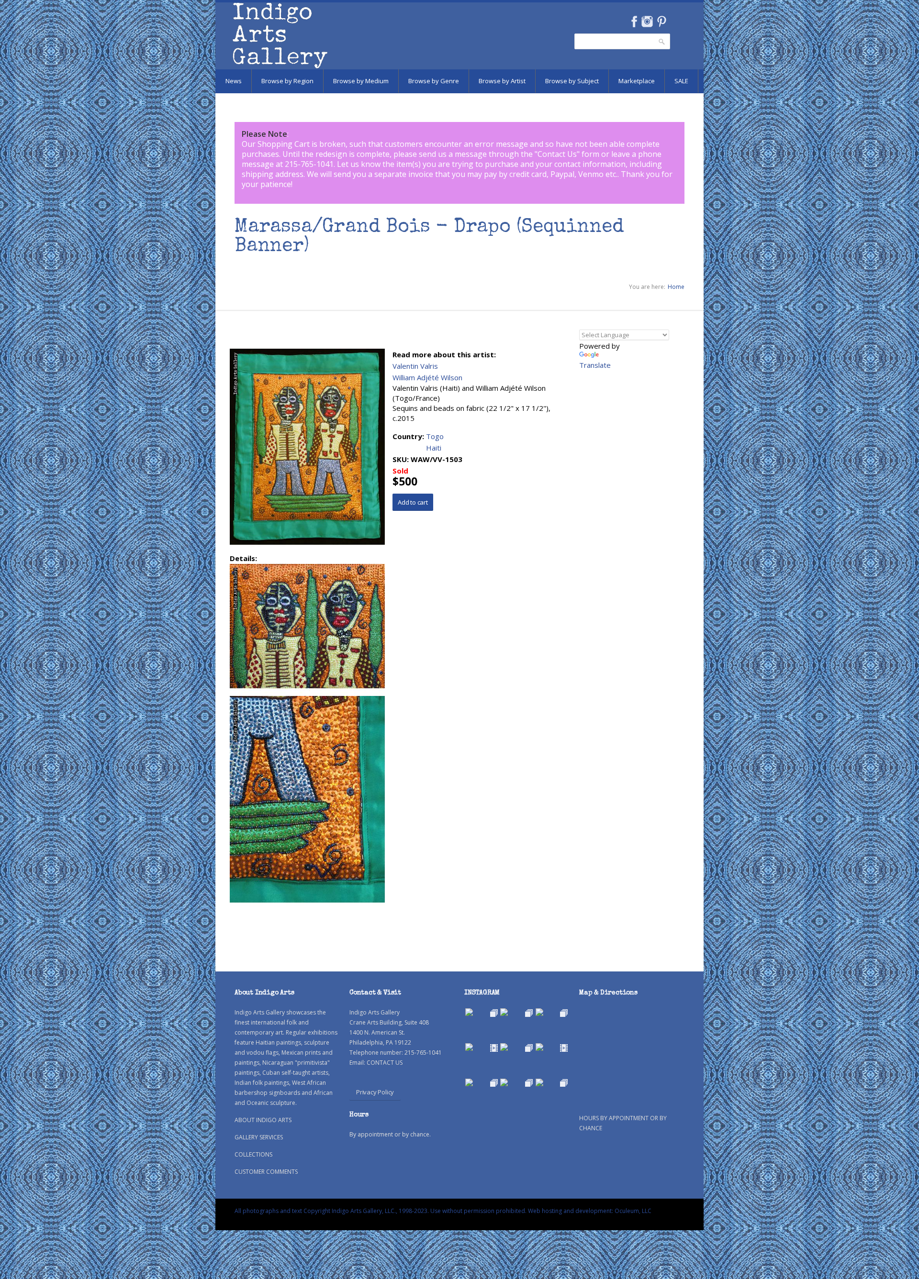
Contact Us (557, 154)
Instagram (647, 21)
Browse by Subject (572, 81)
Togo (435, 436)
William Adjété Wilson (427, 377)
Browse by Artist (502, 81)
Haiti (433, 447)
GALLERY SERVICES (259, 1137)
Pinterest (661, 21)
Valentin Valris (415, 366)
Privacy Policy (375, 1092)
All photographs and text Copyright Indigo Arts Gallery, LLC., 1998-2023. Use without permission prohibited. (381, 1211)
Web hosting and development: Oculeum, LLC (589, 1211)
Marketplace (636, 81)
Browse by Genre (433, 81)
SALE (681, 81)
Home (676, 287)
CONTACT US (385, 1062)
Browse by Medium (361, 81)
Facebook (634, 21)
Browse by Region (287, 81)
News (233, 81)
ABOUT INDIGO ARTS (263, 1120)
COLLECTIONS (253, 1154)
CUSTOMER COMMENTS (266, 1172)
